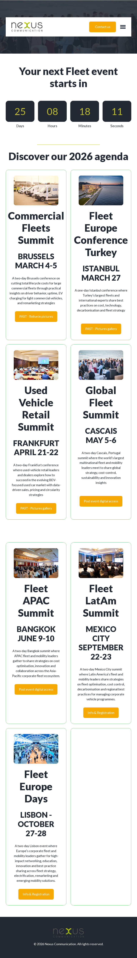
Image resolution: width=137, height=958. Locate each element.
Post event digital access (101, 501)
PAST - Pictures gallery (101, 329)
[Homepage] (26, 27)
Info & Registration (101, 713)
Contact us (102, 27)
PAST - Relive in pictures (36, 316)
